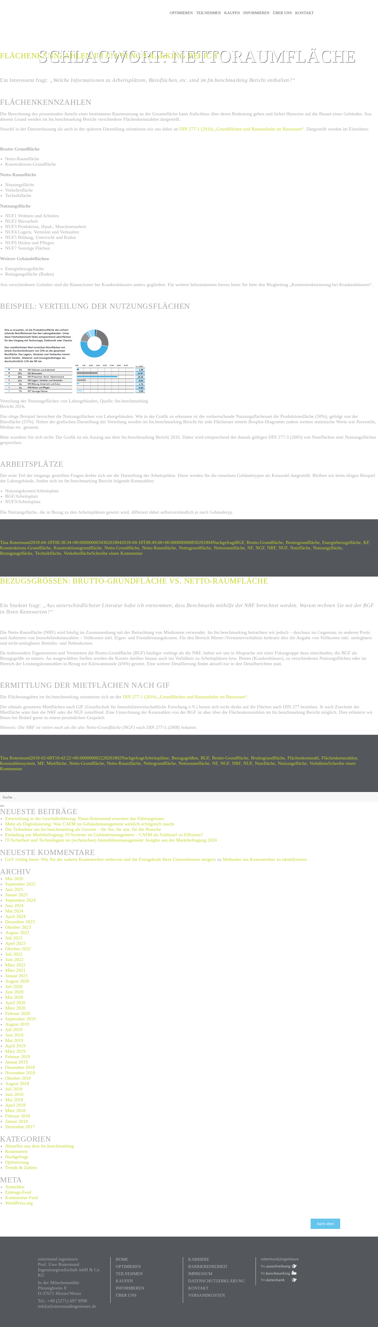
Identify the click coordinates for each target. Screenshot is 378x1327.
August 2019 (17, 1024)
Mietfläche (57, 763)
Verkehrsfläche (78, 553)
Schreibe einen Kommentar (117, 553)
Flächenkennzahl (303, 757)
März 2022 (15, 964)
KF (366, 542)
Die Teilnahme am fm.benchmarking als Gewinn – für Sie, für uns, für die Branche (83, 829)
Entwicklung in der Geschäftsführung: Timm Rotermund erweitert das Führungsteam (84, 818)
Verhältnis (318, 763)
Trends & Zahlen (21, 1167)
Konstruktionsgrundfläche (77, 547)
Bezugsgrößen (185, 757)
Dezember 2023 (20, 921)
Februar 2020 (17, 1013)
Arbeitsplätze (156, 757)
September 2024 (20, 900)
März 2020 (15, 1008)
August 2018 (17, 1083)
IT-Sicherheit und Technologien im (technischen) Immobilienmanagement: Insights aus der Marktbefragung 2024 (111, 840)
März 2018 (15, 1110)
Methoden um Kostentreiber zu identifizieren (265, 859)
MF (41, 763)
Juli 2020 (13, 986)
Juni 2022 (14, 959)
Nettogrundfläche (195, 547)
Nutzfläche (300, 547)
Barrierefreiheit (208, 1266)
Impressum (200, 1274)
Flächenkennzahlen (339, 757)
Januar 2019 (16, 1062)
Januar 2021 (16, 975)
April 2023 (15, 943)
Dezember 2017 (20, 1126)
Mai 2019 (14, 1040)
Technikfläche (48, 553)
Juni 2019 (14, 1035)
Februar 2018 (17, 1115)
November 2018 (20, 1072)
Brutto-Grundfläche (265, 542)
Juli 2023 (13, 937)
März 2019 (15, 1051)
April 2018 (15, 1105)
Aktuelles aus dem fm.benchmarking (39, 1146)
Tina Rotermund (15, 542)
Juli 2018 (13, 1088)
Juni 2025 (14, 889)
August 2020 (17, 981)
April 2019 (15, 1045)
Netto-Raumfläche (159, 547)
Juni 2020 (14, 991)
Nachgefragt (223, 542)
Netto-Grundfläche (121, 547)
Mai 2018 (14, 1099)
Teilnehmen (208, 13)
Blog (328, 13)
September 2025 (20, 884)
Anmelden (14, 1186)
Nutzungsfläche (327, 547)
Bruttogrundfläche (303, 542)
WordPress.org (19, 1203)
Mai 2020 (14, 997)
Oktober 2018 (18, 1078)
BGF (239, 542)
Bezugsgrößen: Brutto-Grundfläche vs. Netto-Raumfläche (134, 581)
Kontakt (304, 13)
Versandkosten (206, 1295)
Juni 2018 (14, 1094)
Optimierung (17, 1162)
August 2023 (17, 932)
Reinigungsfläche (16, 553)
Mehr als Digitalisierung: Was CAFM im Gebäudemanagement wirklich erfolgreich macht (89, 823)
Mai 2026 (14, 878)
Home (122, 1259)
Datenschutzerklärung (216, 1281)
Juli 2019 (13, 1029)
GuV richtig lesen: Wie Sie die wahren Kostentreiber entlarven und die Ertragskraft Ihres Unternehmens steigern (110, 859)
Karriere (198, 1259)
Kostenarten (16, 1151)
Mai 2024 (14, 911)
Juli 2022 (13, 954)
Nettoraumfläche (229, 547)
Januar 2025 (16, 894)
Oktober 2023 (18, 927)
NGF (260, 547)
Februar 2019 (17, 1056)
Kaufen (232, 13)
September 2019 (20, 1018)
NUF (282, 547)
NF (250, 547)
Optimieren (181, 13)
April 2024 (15, 916)
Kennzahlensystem (17, 763)
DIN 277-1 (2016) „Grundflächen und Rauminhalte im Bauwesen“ (241, 128)
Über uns (282, 13)
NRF (271, 547)
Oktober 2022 (18, 948)
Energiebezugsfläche (341, 542)
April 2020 (15, 1002)
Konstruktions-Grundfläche (25, 547)
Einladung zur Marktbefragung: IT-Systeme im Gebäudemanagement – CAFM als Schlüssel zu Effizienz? (104, 834)
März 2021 (15, 970)
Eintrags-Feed (18, 1192)
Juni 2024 (14, 905)
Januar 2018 (16, 1121)
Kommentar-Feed (21, 1197)
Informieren (256, 13)
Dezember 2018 (20, 1067)
